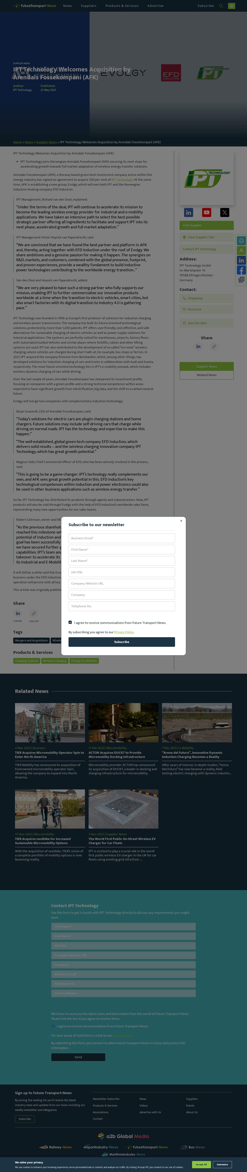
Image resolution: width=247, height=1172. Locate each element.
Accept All (201, 1165)
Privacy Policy (123, 632)
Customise (222, 1165)
